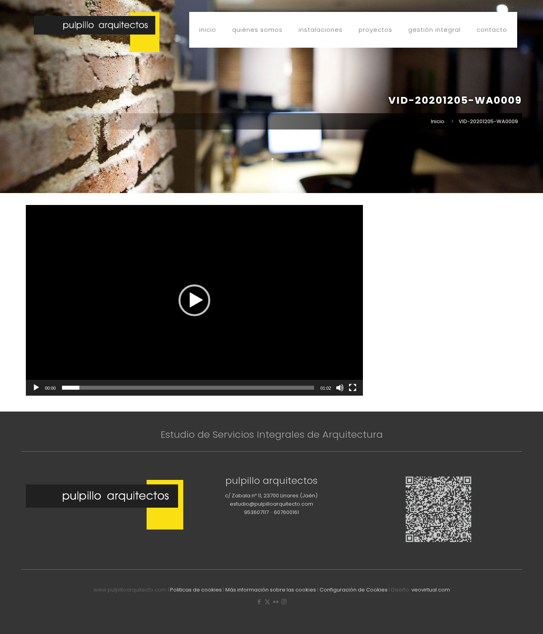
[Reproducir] (36, 388)
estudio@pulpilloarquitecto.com (271, 504)
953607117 (256, 512)
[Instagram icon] (284, 601)
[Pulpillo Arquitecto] (96, 32)
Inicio (437, 121)
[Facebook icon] (259, 601)
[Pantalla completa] (353, 388)
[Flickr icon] (276, 601)
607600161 (286, 512)
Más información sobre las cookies (270, 589)
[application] (194, 300)
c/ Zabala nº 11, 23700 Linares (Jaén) (271, 495)
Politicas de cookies (196, 589)
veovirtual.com (430, 589)
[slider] (188, 388)
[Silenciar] (340, 388)
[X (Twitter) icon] (267, 601)
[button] (194, 300)
